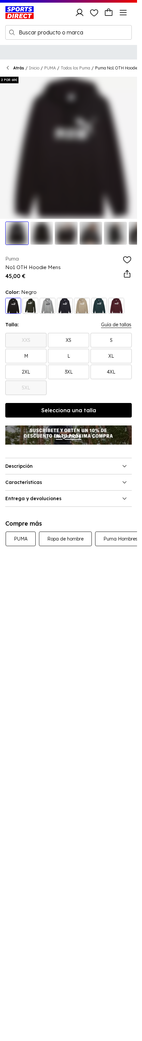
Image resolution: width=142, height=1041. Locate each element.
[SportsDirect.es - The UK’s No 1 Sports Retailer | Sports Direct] (19, 12)
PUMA (50, 67)
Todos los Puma (75, 67)
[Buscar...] (11, 32)
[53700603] (13, 306)
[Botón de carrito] (108, 12)
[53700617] (99, 306)
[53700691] (30, 306)
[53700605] (82, 306)
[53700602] (47, 306)
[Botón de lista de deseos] (94, 12)
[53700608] (116, 306)
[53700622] (65, 306)
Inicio (34, 67)
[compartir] (127, 274)
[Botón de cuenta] (79, 12)
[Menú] (123, 12)
